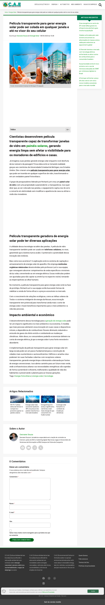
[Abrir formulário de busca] (100, 4)
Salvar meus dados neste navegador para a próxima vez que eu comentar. (29, 534)
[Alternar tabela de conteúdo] (66, 129)
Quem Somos (83, 555)
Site (10, 521)
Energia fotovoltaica (22, 376)
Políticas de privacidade (87, 566)
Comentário (13, 477)
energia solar (37, 376)
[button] (100, 4)
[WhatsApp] (54, 578)
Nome (11, 503)
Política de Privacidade (48, 592)
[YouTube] (29, 448)
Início (6, 12)
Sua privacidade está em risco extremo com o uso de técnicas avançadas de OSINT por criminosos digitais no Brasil (89, 68)
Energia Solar (12, 12)
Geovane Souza (22, 36)
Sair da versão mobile (52, 602)
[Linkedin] (43, 583)
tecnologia (48, 376)
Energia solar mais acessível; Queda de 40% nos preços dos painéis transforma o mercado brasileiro (32, 409)
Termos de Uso (84, 562)
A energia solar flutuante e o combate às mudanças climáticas (61, 409)
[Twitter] (41, 448)
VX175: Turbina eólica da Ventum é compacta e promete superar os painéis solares (16, 409)
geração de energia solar (56, 321)
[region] (40, 107)
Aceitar (93, 591)
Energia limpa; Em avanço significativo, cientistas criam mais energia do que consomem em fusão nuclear (47, 410)
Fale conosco (83, 559)
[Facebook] (23, 448)
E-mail (12, 512)
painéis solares (36, 146)
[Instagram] (35, 448)
